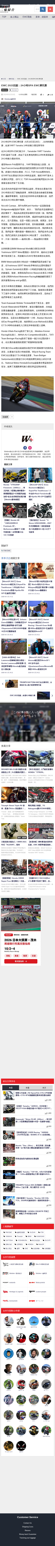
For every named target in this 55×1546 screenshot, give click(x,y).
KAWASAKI (40, 1236)
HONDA (30, 1244)
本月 (44, 1088)
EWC (26, 1248)
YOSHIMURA (22, 1240)
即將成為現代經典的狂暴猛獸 (27, 1159)
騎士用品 (9, 1248)
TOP (4, 17)
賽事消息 (4, 90)
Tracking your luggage (28, 1538)
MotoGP (41, 1244)
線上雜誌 (14, 17)
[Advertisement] (27, 48)
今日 (11, 1088)
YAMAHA (9, 1236)
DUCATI (47, 1240)
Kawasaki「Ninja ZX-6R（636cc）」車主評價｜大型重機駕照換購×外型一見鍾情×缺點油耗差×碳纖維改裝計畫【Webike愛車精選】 (34, 1120)
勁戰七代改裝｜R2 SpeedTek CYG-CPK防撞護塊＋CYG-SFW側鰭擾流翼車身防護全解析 (34, 1094)
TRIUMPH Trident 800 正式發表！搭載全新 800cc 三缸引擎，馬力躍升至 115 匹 (33, 1186)
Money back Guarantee (27, 1534)
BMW (29, 1236)
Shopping (5, 5)
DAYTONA (9, 1240)
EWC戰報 (27, 17)
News (14, 5)
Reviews (40, 5)
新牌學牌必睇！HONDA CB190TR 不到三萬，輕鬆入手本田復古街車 (32, 1212)
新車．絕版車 (42, 17)
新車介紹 (9, 1244)
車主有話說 (36, 1240)
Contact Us (28, 1523)
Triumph (20, 1236)
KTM (41, 1232)
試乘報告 (20, 1244)
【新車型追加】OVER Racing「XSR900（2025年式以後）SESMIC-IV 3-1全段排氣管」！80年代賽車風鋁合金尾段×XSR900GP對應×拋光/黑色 (33, 1133)
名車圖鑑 (47, 1248)
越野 (18, 1248)
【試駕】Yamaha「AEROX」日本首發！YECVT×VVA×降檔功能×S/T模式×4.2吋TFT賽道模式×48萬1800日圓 (33, 1107)
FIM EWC (14, 90)
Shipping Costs (27, 1527)
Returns (28, 1530)
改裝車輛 (36, 1248)
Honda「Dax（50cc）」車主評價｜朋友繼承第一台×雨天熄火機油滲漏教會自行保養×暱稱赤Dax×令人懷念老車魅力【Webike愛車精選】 (34, 1147)
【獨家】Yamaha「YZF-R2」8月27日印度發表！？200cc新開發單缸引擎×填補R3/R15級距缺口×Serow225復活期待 (34, 1173)
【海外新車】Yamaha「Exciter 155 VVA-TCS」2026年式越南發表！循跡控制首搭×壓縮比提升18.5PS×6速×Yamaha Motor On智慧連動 (33, 1199)
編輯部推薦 (21, 1232)
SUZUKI (32, 1232)
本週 (27, 1088)
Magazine (22, 5)
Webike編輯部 (10, 99)
